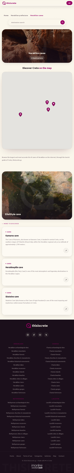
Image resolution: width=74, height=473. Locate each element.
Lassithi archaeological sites (55, 402)
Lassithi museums (55, 423)
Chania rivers (55, 382)
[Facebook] (34, 335)
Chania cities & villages (55, 379)
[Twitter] (46, 335)
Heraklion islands (18, 372)
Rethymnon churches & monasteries (18, 413)
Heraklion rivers (18, 382)
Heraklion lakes (18, 365)
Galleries (48, 456)
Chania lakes (55, 365)
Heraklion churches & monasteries (18, 358)
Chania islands (55, 372)
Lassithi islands (55, 427)
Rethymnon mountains (18, 406)
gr (69, 3)
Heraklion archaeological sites (18, 347)
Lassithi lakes (55, 420)
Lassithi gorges (55, 444)
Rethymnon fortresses (18, 447)
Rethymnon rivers (18, 437)
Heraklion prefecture (19, 15)
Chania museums (55, 368)
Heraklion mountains (18, 351)
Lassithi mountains (55, 406)
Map (54, 456)
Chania (55, 344)
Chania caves (55, 386)
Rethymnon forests (18, 409)
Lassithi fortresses (55, 447)
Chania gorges (55, 389)
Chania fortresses (55, 392)
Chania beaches (55, 375)
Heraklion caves (18, 386)
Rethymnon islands (18, 427)
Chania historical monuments (55, 361)
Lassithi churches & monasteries (55, 413)
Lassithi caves (55, 441)
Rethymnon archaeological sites (18, 402)
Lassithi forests (55, 409)
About (18, 456)
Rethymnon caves (18, 441)
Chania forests (55, 354)
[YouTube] (40, 335)
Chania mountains (55, 351)
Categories (38, 456)
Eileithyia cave (13, 214)
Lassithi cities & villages (55, 434)
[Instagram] (27, 335)
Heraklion (18, 344)
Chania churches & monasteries (55, 358)
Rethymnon (18, 399)
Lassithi (55, 399)
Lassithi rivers (55, 437)
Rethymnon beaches (19, 430)
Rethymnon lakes (18, 420)
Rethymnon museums (18, 423)
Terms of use (27, 456)
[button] (47, 102)
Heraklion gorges (18, 389)
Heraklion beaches (18, 375)
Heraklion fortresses (18, 392)
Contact (61, 456)
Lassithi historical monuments (55, 416)
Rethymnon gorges (18, 444)
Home (6, 15)
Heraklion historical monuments (18, 361)
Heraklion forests (18, 354)
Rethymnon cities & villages (18, 434)
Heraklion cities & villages (18, 379)
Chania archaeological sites (55, 347)
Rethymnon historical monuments (18, 416)
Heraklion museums (18, 368)
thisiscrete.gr (31, 460)
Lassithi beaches (55, 430)
